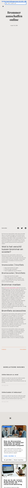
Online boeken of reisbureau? (12, 392)
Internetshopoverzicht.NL (14, 1)
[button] (3, 6)
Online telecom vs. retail (10, 375)
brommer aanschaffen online (12, 287)
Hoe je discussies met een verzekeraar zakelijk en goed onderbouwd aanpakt (14, 443)
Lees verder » (10, 456)
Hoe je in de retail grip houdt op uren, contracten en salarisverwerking (13, 482)
